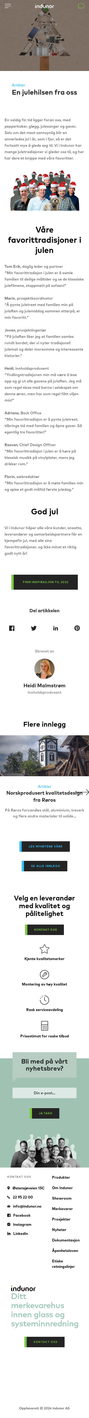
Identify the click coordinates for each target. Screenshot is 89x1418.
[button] (82, 792)
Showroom (62, 1198)
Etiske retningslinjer (63, 1264)
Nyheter (59, 1229)
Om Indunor (62, 1187)
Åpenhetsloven (65, 1250)
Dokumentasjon (66, 1240)
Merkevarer (62, 1208)
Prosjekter (61, 1219)
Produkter (61, 1177)
